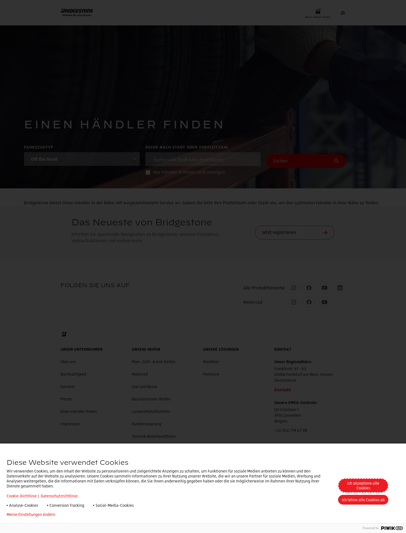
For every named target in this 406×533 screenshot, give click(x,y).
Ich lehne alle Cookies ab (363, 499)
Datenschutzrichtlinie (59, 496)
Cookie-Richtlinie (22, 496)
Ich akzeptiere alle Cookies (363, 485)
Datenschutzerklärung (83, 514)
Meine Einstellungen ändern (31, 514)
